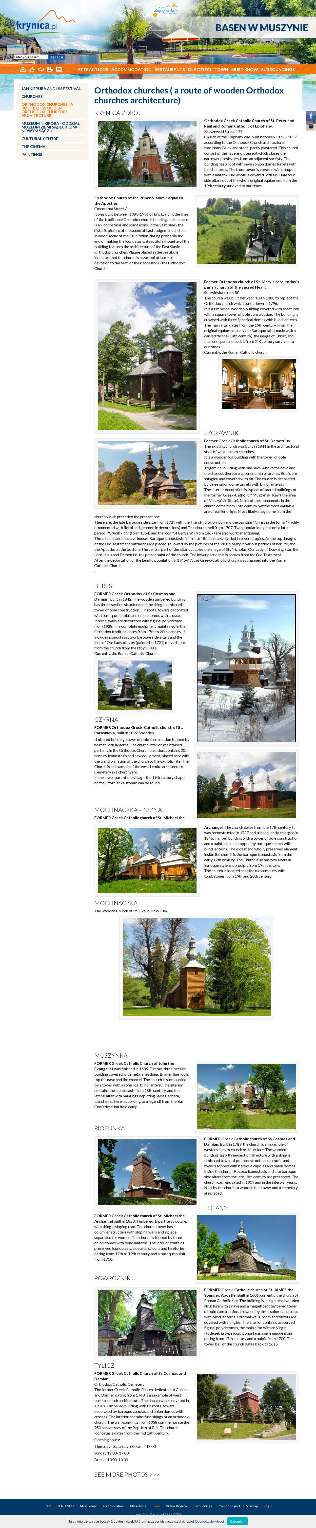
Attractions (93, 69)
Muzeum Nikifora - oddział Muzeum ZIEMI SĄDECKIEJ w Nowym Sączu (50, 127)
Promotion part (229, 1506)
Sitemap (252, 1506)
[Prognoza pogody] (32, 69)
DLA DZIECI (199, 69)
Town (221, 69)
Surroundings (278, 69)
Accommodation (131, 69)
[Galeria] (59, 69)
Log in (268, 1506)
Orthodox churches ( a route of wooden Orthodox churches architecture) (47, 110)
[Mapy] (23, 69)
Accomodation (113, 1506)
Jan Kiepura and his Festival (51, 88)
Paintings (31, 154)
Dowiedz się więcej (209, 1521)
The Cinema (33, 146)
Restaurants (170, 69)
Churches (32, 96)
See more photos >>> (127, 1474)
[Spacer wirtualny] (41, 69)
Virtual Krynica (177, 1506)
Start (48, 1506)
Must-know (244, 69)
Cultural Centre (39, 138)
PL (296, 4)
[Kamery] (50, 69)
